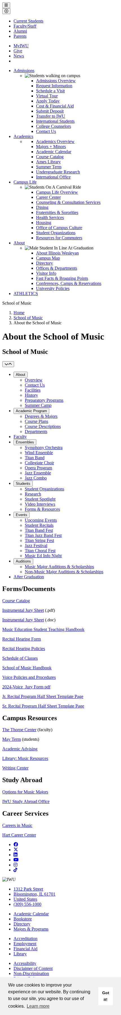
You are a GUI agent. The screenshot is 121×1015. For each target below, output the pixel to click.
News (19, 55)
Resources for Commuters (59, 237)
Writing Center (15, 768)
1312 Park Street (28, 889)
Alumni (20, 31)
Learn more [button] (38, 1006)
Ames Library (48, 161)
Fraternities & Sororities (57, 212)
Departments (36, 431)
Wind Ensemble (39, 452)
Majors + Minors (51, 146)
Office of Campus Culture (59, 227)
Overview (33, 380)
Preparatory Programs (44, 400)
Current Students (28, 21)
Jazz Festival (36, 545)
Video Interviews (40, 504)
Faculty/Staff (25, 26)
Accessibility (25, 963)
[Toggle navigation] (8, 364)
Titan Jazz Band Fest (43, 535)
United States (25, 899)
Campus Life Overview (57, 192)
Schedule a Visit (50, 90)
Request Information (54, 85)
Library (20, 953)
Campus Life (25, 182)
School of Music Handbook (26, 667)
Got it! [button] (105, 996)
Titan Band (34, 457)
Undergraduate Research (58, 171)
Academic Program (31, 411)
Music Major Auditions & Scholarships (59, 566)
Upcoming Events (41, 520)
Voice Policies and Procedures (29, 677)
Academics (23, 136)
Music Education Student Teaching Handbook (43, 629)
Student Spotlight (40, 499)
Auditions (23, 561)
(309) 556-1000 (27, 904)
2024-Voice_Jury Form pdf (26, 686)
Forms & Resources (42, 509)
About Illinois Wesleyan (57, 253)
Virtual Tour (47, 95)
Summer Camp (38, 405)
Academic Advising (19, 748)
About (19, 242)
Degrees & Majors (41, 416)
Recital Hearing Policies (23, 648)
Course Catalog (50, 156)
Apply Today (48, 101)
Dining (42, 207)
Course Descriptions (43, 426)
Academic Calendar (53, 151)
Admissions (24, 70)
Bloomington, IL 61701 (34, 894)
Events (21, 515)
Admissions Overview (56, 80)
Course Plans (36, 421)
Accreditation (25, 938)
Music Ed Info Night (43, 555)
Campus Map (48, 258)
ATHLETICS (26, 293)
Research (33, 494)
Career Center (48, 197)
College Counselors (53, 126)
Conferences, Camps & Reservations (68, 283)
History (31, 395)
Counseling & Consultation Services (68, 202)
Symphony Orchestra (43, 447)
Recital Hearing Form (21, 639)
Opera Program (38, 467)
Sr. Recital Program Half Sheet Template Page (43, 706)
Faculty (20, 436)
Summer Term (48, 166)
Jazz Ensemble (38, 472)
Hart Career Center (19, 835)
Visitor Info (46, 273)
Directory (44, 263)
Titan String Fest (39, 540)
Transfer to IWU (50, 116)
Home (19, 312)
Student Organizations (55, 232)
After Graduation (29, 576)
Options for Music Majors (25, 791)
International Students (55, 121)
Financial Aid (25, 948)
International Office (53, 177)
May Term (11, 739)
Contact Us (46, 131)
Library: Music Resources (25, 758)
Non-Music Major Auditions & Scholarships (64, 571)
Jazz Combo (36, 478)
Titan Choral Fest (40, 550)
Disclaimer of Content (33, 968)
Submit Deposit (50, 111)
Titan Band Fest (39, 530)
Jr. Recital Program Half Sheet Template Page (42, 696)
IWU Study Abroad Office (26, 801)
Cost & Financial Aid (55, 106)
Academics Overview (55, 141)
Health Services (50, 217)
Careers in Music (17, 825)
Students (23, 483)
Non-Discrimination (31, 973)
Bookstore (23, 918)
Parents (20, 36)
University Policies (53, 288)
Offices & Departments (56, 268)
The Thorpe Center (19, 729)
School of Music (28, 317)
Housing (43, 222)
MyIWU (21, 45)
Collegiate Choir (39, 462)
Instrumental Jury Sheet (23, 610)
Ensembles (25, 442)
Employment (25, 943)
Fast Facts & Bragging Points (62, 278)
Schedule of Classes (20, 658)
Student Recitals (39, 525)
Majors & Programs (31, 929)
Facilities (33, 390)
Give (18, 50)
